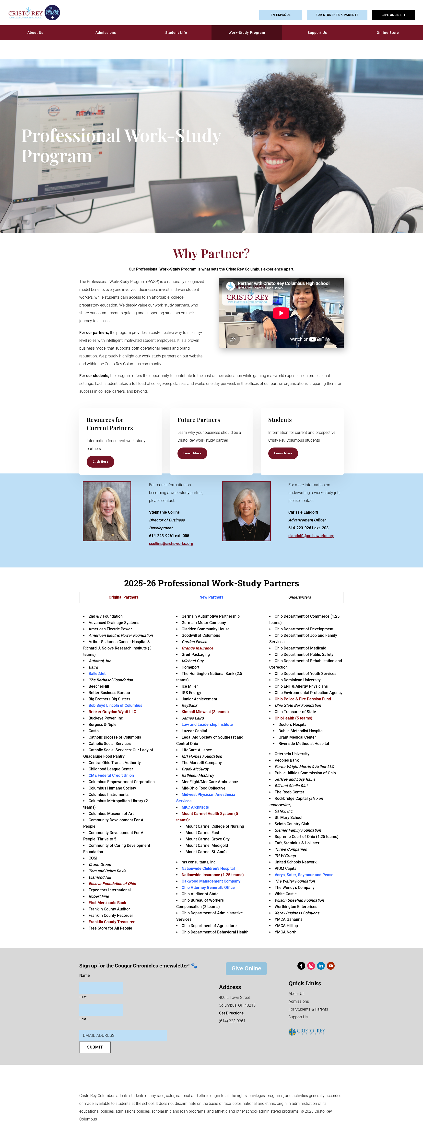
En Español (281, 15)
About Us (35, 33)
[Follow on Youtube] (331, 966)
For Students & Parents (337, 15)
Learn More (192, 453)
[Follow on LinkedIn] (321, 966)
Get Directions (231, 1013)
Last (83, 1019)
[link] (30, 12)
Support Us (317, 33)
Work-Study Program (247, 33)
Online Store (388, 33)
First (83, 997)
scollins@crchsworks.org (171, 543)
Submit (95, 1047)
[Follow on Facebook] (301, 966)
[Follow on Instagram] (311, 966)
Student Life (176, 33)
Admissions (105, 33)
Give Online (392, 15)
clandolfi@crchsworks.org (311, 535)
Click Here (100, 461)
